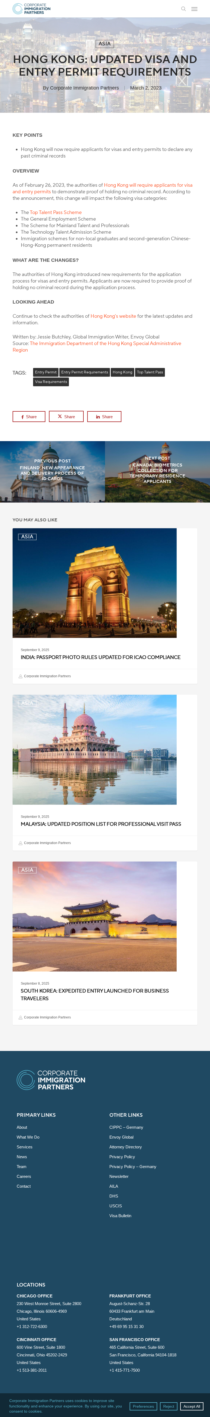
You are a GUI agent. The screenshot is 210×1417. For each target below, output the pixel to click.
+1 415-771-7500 (124, 1370)
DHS (113, 1196)
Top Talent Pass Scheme (56, 212)
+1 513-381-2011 (32, 1370)
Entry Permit (46, 372)
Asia (105, 44)
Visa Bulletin (120, 1215)
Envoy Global (121, 1137)
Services (25, 1147)
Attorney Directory (125, 1147)
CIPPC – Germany (126, 1127)
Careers (24, 1176)
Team (22, 1166)
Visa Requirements (51, 381)
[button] (194, 8)
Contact (24, 1186)
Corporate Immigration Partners (84, 88)
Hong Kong (122, 372)
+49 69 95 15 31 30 (126, 1326)
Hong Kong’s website (113, 316)
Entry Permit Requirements (84, 372)
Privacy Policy (122, 1156)
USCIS (115, 1206)
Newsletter (119, 1176)
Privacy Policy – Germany (132, 1166)
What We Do (28, 1137)
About (22, 1127)
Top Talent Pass (150, 372)
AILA (113, 1186)
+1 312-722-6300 (32, 1326)
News (22, 1156)
